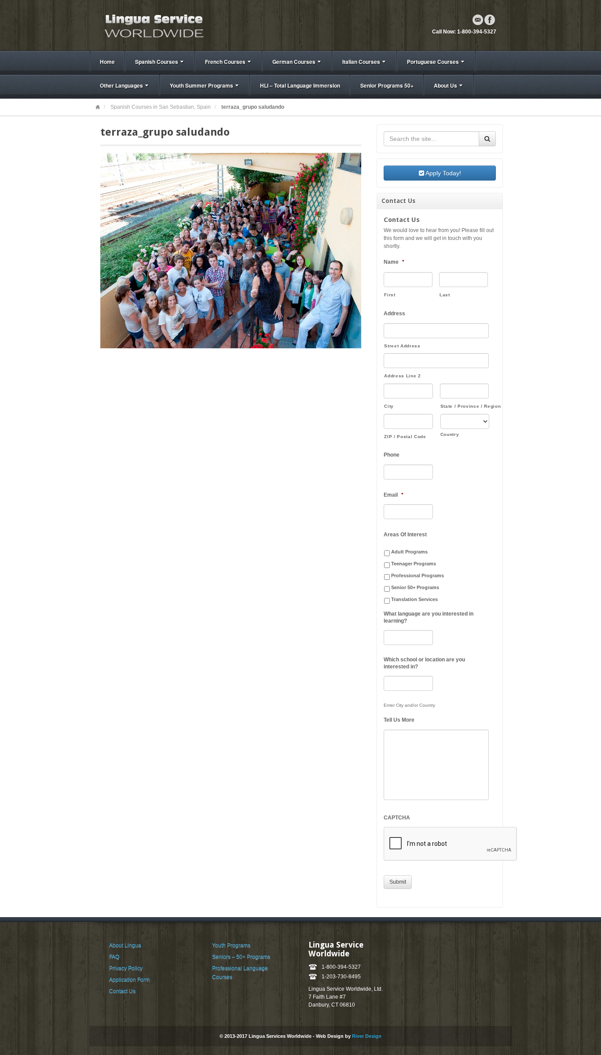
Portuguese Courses (433, 62)
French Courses (225, 62)
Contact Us (122, 991)
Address (394, 313)
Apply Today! (442, 173)
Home (107, 62)
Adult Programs (409, 551)
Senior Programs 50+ (387, 85)
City (389, 406)
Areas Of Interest (405, 534)
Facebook (489, 20)
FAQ (114, 957)
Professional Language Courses (240, 972)
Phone (391, 455)
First (389, 294)
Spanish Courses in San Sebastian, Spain (160, 107)
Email (478, 20)
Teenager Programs (413, 563)
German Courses (293, 62)
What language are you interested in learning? (428, 617)
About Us (445, 85)
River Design (366, 1036)
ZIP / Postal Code (405, 436)
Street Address (402, 345)
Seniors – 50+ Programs (241, 957)
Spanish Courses (156, 62)
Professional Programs (417, 575)
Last (445, 294)
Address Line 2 (402, 375)
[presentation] (450, 844)
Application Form (129, 980)
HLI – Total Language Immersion (300, 85)
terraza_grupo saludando (165, 132)
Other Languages (121, 85)
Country (449, 434)
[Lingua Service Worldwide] (153, 25)
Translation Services (414, 599)
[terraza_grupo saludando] (230, 250)
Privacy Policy (126, 968)
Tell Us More (399, 720)
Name (394, 262)
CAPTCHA (397, 818)
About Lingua (125, 945)
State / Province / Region (464, 406)
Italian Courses (361, 62)
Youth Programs (231, 945)
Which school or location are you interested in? (424, 663)
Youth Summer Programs (201, 85)
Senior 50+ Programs (415, 587)
